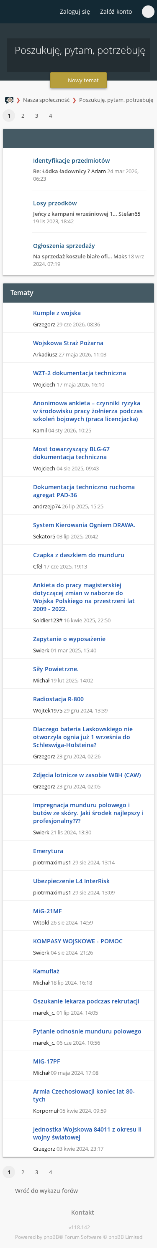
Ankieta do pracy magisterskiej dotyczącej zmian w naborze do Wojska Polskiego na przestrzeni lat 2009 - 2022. (84, 597)
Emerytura (48, 851)
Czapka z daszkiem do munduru (78, 555)
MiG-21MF (47, 911)
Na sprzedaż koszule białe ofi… (72, 256)
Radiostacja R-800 (58, 699)
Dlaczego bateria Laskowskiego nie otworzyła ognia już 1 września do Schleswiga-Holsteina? (83, 737)
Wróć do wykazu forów (46, 1191)
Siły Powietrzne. (56, 669)
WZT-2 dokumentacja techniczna (79, 373)
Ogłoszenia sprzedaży (64, 246)
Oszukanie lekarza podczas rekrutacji (86, 1001)
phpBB (51, 1236)
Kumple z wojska (57, 313)
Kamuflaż (46, 971)
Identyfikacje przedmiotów (71, 160)
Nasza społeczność (46, 100)
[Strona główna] (11, 12)
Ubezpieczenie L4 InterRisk (71, 881)
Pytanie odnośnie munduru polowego (87, 1031)
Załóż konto (116, 11)
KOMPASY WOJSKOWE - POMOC (78, 941)
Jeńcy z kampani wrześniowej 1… (75, 213)
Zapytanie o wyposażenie (69, 639)
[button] (61, 116)
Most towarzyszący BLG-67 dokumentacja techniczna (71, 453)
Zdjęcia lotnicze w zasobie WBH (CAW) (87, 775)
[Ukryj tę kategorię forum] (144, 138)
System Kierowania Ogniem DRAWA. (84, 525)
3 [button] (36, 115)
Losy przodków (55, 203)
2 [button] (22, 115)
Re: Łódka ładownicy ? (61, 171)
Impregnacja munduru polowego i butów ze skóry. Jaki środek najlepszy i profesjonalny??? (88, 813)
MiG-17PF (46, 1061)
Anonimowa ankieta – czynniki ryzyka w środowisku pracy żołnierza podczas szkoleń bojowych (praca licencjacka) (88, 411)
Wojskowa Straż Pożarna (68, 343)
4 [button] (50, 115)
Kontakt (81, 1212)
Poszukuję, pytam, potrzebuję (116, 100)
